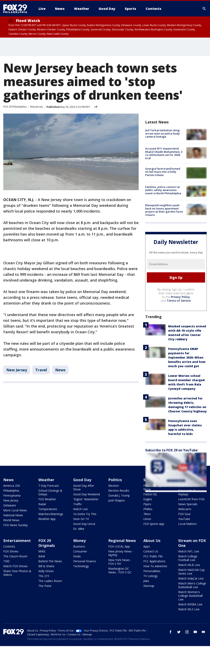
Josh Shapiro (116, 500)
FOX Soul (184, 514)
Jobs (146, 581)
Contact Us (150, 551)
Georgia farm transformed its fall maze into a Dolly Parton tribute (162, 172)
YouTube (184, 519)
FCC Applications (154, 561)
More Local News (15, 510)
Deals (77, 556)
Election (113, 486)
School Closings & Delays (50, 492)
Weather (46, 479)
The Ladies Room (50, 581)
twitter (179, 632)
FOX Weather (47, 499)
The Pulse (44, 586)
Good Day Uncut (84, 524)
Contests (9, 546)
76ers (147, 514)
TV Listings (150, 576)
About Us (151, 540)
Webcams (184, 509)
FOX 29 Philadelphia (14, 106)
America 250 (11, 486)
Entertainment (17, 540)
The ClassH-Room (15, 556)
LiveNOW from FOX (191, 499)
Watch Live (80, 509)
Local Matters (187, 524)
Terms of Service (179, 300)
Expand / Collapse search (204, 9)
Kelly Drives (46, 571)
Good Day (82, 479)
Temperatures (47, 509)
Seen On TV (81, 519)
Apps (146, 546)
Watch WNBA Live (190, 604)
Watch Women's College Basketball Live (190, 595)
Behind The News (50, 561)
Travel (41, 369)
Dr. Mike (78, 529)
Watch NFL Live (188, 551)
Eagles (147, 499)
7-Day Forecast (48, 486)
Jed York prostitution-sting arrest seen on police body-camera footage (163, 133)
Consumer (80, 551)
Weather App (47, 519)
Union (147, 519)
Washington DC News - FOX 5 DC (119, 570)
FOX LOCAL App (119, 546)
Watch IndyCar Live (191, 578)
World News (11, 520)
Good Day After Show (83, 487)
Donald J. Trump (119, 495)
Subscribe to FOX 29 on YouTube (171, 450)
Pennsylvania (12, 495)
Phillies (147, 509)
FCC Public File (153, 556)
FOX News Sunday (15, 525)
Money (79, 540)
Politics (115, 479)
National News (13, 515)
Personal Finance (84, 561)
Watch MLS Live (189, 609)
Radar (42, 504)
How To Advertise (155, 566)
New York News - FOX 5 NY (119, 562)
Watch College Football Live (187, 558)
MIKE (41, 551)
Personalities (151, 571)
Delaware (9, 505)
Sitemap (148, 586)
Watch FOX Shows (15, 566)
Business (79, 546)
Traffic (77, 504)
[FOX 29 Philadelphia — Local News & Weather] (16, 9)
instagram (187, 632)
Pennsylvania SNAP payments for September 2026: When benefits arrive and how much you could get (186, 357)
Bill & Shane (46, 566)
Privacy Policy (180, 297)
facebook (170, 632)
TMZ (6, 561)
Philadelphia (11, 490)
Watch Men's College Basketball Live (192, 585)
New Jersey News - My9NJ (121, 553)
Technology (81, 566)
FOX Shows (10, 551)
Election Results (118, 490)
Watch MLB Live (189, 565)
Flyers (147, 504)
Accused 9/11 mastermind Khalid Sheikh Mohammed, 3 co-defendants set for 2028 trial (163, 153)
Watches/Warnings (50, 514)
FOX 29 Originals (46, 543)
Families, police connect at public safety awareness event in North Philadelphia (163, 190)
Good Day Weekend (86, 494)
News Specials (187, 504)
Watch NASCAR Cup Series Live (191, 571)
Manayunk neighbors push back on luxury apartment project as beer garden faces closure (164, 210)
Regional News (122, 540)
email (203, 632)
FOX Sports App (153, 524)
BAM (41, 556)
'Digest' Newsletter (85, 499)
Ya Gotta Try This (84, 514)
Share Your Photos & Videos (17, 573)
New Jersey (36, 106)
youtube (195, 632)
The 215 (43, 576)
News (60, 369)
